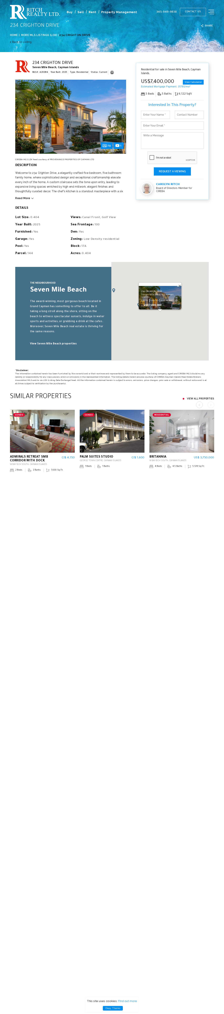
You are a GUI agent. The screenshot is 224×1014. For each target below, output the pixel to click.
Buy (70, 12)
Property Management (119, 12)
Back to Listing (21, 42)
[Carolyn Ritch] (146, 188)
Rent (92, 12)
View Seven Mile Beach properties (53, 343)
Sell (81, 12)
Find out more (127, 1001)
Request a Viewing (172, 171)
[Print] (112, 72)
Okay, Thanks (113, 1008)
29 (109, 145)
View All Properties (200, 398)
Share (209, 25)
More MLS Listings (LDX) (39, 35)
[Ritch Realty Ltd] (35, 18)
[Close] (217, 6)
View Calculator (193, 82)
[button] (114, 290)
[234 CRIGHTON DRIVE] (70, 117)
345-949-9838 (166, 12)
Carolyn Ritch (168, 184)
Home (14, 35)
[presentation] (21, 118)
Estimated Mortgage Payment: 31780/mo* (166, 87)
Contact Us (193, 12)
